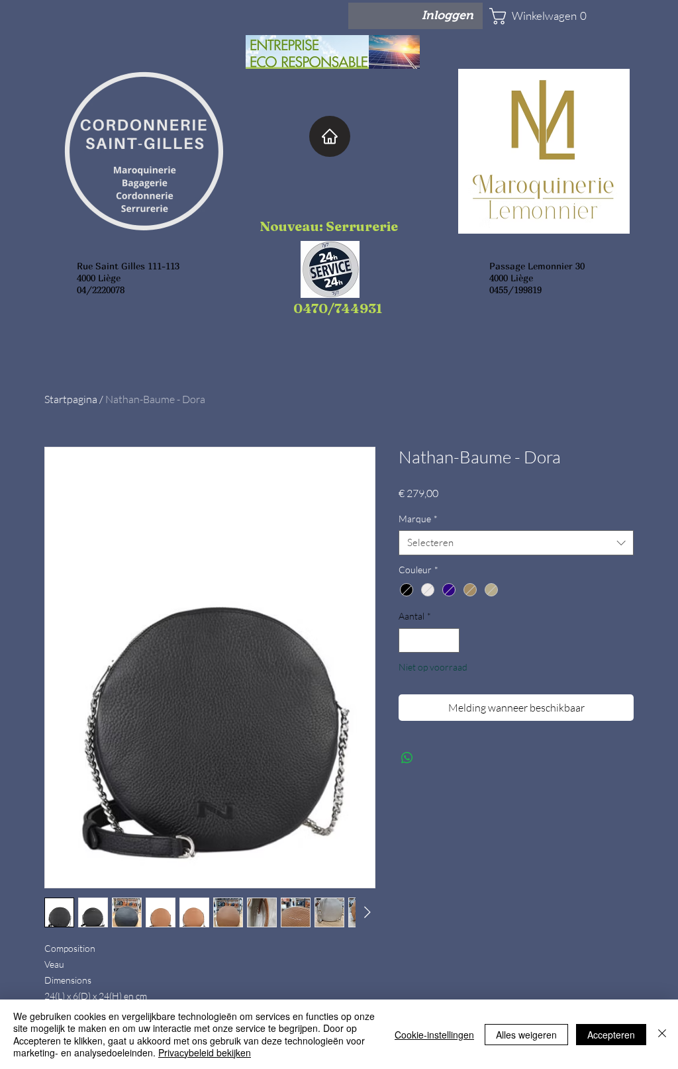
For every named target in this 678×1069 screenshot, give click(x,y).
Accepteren (611, 1034)
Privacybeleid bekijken (204, 1052)
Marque (418, 518)
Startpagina (70, 399)
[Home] (329, 136)
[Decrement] (409, 640)
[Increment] (449, 640)
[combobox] (516, 542)
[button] (528, 16)
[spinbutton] (429, 640)
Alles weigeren (526, 1034)
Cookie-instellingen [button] (434, 1034)
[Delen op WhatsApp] (407, 758)
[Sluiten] (662, 1034)
